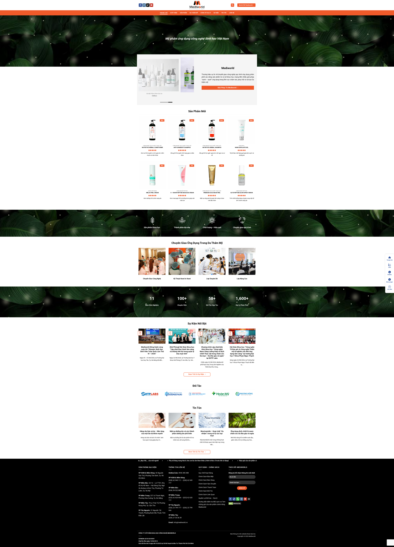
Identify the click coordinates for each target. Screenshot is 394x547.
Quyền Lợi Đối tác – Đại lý (208, 498)
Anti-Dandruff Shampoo (182, 147)
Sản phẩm (183, 13)
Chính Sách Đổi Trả (205, 491)
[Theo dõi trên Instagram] (144, 5)
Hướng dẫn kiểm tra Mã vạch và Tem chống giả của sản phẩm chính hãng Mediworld (212, 504)
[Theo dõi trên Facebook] (140, 5)
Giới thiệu (173, 13)
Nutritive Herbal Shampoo (212, 147)
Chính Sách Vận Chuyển (207, 484)
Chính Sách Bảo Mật (206, 476)
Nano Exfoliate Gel (241, 147)
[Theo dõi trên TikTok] (147, 5)
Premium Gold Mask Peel (211, 192)
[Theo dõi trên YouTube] (151, 5)
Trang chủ (164, 13)
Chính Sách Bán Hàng (206, 480)
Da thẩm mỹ (194, 13)
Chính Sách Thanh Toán (207, 487)
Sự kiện (216, 13)
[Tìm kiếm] (232, 5)
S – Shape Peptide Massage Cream (182, 192)
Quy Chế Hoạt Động (206, 473)
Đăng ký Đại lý (206, 13)
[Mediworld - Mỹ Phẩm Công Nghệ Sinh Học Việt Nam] (197, 5)
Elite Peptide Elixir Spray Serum (242, 192)
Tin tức (224, 13)
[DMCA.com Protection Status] (235, 503)
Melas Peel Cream (152, 192)
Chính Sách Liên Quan (207, 495)
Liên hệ (231, 13)
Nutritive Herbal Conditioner (152, 147)
